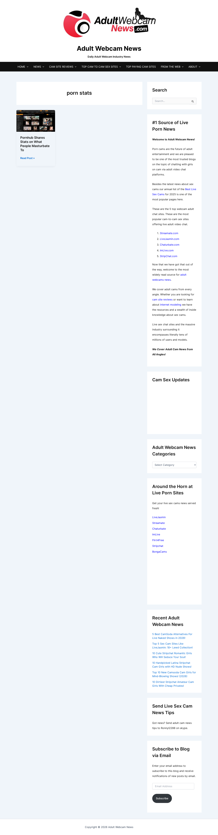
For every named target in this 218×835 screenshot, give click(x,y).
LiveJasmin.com (169, 238)
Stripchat (157, 545)
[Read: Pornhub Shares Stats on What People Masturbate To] (35, 120)
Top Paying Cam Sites (141, 66)
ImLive (156, 534)
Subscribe (162, 798)
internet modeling (170, 304)
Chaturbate (159, 528)
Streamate (158, 523)
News (37, 66)
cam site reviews (162, 299)
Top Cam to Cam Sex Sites (100, 66)
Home (21, 66)
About (192, 66)
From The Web (170, 66)
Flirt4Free (158, 540)
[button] (26, 66)
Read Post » (27, 158)
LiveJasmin (159, 517)
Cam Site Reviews (61, 66)
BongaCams (159, 551)
